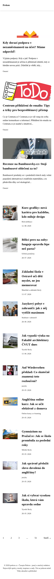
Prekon (6, 5)
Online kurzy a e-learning (31, 414)
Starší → (47, 538)
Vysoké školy (27, 350)
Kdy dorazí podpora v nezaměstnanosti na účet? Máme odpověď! (24, 47)
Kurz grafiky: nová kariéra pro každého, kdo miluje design (35, 212)
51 (36, 538)
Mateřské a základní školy (31, 290)
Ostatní (5, 71)
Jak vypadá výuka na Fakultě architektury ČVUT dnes (35, 340)
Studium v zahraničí (29, 318)
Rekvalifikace (27, 222)
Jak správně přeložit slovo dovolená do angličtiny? (35, 468)
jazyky (24, 386)
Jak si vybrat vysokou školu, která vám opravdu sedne (36, 500)
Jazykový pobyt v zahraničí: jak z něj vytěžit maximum (34, 308)
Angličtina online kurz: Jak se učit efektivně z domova (34, 404)
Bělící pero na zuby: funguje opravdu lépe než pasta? (35, 244)
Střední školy (27, 450)
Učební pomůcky (28, 254)
